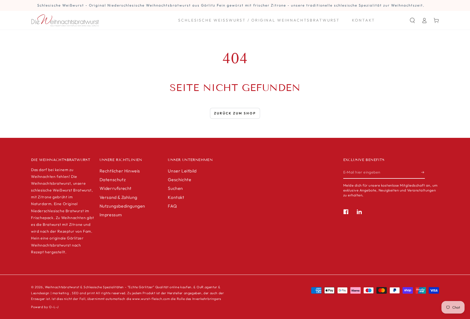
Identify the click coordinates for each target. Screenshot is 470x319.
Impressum (111, 214)
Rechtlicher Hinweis (120, 171)
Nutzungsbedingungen (122, 206)
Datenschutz (113, 179)
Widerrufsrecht (116, 188)
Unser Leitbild (182, 171)
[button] (412, 20)
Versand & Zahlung (118, 197)
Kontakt (176, 197)
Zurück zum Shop (235, 113)
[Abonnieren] (423, 172)
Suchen (175, 188)
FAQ (172, 206)
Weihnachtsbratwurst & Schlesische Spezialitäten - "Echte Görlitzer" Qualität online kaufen (118, 287)
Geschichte (179, 179)
